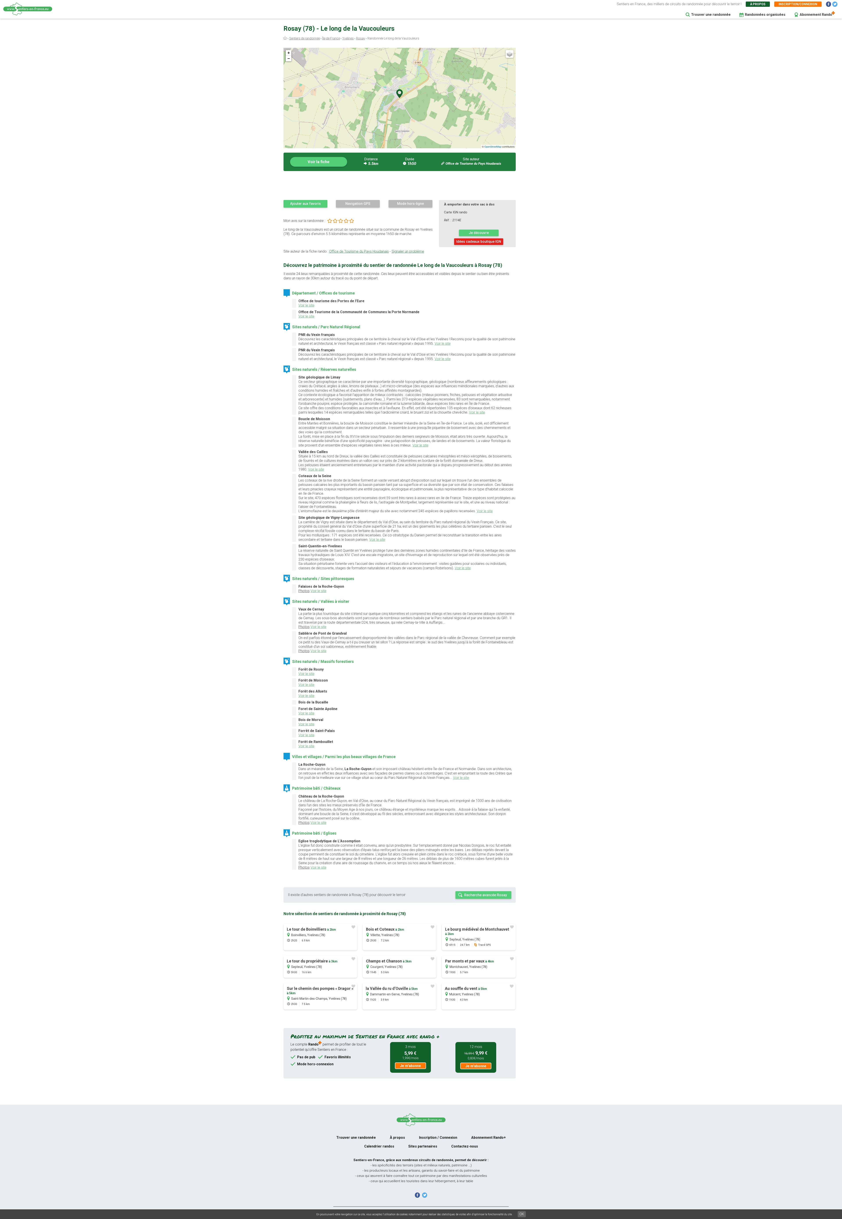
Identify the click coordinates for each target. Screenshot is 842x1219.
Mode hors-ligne (410, 204)
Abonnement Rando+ (488, 1137)
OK (521, 1214)
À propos (757, 4)
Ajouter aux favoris (305, 204)
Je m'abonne (410, 1066)
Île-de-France (331, 38)
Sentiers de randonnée (304, 38)
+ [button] (288, 52)
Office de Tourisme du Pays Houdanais (473, 164)
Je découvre (479, 233)
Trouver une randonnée (711, 14)
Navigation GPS (357, 204)
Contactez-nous (464, 1146)
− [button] (288, 58)
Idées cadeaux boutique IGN (478, 241)
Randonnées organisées (765, 14)
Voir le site (306, 305)
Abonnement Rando (816, 14)
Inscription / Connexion (438, 1137)
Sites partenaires (422, 1146)
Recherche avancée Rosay (485, 895)
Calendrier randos (379, 1146)
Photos (304, 591)
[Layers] (510, 54)
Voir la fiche (318, 161)
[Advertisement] (400, 185)
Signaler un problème (408, 251)
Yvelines (348, 38)
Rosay (360, 38)
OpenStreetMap (492, 146)
